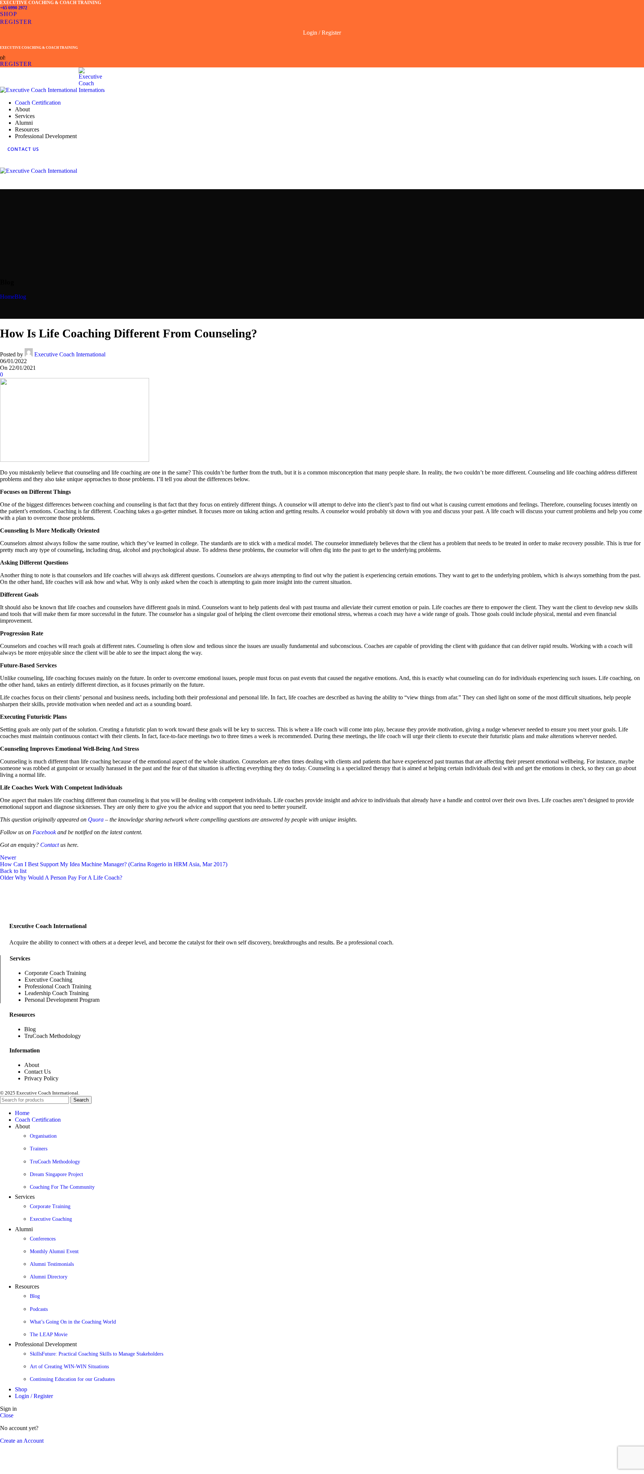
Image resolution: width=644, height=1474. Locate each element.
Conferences (43, 1239)
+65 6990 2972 (13, 7)
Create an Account (22, 1441)
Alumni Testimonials (52, 1264)
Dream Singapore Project (56, 1174)
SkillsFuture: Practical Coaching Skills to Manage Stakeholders (96, 1354)
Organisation (43, 1136)
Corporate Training (50, 1206)
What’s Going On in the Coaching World (73, 1322)
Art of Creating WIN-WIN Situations (69, 1366)
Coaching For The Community (62, 1187)
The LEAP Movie (48, 1334)
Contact (49, 845)
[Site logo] (39, 90)
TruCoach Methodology (55, 1162)
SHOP (8, 14)
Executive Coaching (51, 1219)
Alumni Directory (48, 1277)
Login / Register (34, 1396)
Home (7, 296)
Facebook (44, 832)
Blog (20, 296)
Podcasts (39, 1309)
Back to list (13, 871)
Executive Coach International (69, 354)
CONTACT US (23, 149)
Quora (96, 819)
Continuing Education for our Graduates (72, 1379)
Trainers (38, 1148)
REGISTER (16, 22)
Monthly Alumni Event (54, 1251)
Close (6, 1415)
